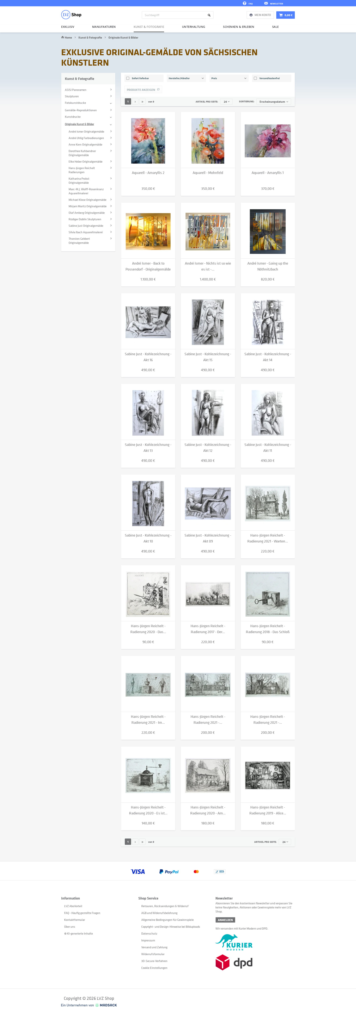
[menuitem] (178, 15)
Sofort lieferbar (140, 78)
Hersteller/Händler (179, 78)
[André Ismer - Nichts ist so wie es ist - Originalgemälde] (208, 231)
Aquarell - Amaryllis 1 (268, 172)
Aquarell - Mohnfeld (208, 172)
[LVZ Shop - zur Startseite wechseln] (71, 14)
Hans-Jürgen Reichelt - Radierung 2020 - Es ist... (148, 810)
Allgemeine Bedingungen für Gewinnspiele (167, 920)
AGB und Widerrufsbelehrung (159, 913)
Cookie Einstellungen (154, 968)
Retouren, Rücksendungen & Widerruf (165, 906)
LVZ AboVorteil (73, 906)
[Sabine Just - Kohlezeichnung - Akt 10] (148, 503)
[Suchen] (210, 15)
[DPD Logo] (254, 962)
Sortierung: (246, 101)
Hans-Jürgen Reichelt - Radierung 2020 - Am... (208, 810)
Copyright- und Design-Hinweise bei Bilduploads (170, 927)
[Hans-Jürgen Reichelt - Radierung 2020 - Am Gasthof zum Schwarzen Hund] (208, 775)
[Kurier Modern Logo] (254, 942)
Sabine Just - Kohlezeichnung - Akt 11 (267, 447)
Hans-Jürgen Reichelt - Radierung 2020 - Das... (148, 629)
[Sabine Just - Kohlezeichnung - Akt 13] (148, 412)
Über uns (69, 927)
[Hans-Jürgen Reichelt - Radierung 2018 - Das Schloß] (268, 593)
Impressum (148, 940)
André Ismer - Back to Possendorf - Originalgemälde (148, 266)
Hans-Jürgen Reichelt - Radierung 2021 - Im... (148, 719)
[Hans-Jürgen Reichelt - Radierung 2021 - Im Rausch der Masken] (148, 684)
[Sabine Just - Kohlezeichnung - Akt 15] (208, 321)
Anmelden (225, 920)
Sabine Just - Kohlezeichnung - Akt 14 (267, 357)
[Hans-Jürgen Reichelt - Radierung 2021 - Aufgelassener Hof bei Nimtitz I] (268, 684)
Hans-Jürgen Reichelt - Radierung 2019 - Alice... (267, 810)
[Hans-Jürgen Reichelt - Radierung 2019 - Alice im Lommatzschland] (268, 775)
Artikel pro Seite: (207, 101)
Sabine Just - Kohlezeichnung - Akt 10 (148, 538)
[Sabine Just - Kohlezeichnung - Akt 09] (208, 503)
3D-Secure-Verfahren (154, 961)
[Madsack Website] (89, 1005)
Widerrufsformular (152, 954)
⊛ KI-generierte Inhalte (78, 933)
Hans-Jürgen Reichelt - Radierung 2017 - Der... (208, 629)
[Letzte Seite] (142, 101)
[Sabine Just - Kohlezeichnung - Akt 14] (268, 321)
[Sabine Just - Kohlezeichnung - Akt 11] (268, 412)
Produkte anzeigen (141, 90)
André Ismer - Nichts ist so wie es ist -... (208, 266)
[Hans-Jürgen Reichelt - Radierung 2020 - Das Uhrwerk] (148, 593)
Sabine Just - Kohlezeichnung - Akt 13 (148, 447)
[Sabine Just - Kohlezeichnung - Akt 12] (208, 412)
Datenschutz (149, 933)
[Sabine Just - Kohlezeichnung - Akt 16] (148, 321)
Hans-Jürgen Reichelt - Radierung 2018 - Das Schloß (268, 629)
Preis (214, 78)
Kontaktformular (74, 920)
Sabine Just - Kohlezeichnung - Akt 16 (148, 357)
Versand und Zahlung (154, 947)
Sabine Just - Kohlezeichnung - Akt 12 (207, 447)
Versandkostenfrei (269, 78)
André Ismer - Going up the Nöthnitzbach (267, 266)
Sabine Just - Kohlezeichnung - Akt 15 (207, 357)
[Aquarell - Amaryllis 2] (148, 140)
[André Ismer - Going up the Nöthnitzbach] (268, 231)
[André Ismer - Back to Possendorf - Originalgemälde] (148, 231)
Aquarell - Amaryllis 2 (148, 172)
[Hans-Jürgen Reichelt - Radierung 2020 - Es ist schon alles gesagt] (148, 775)
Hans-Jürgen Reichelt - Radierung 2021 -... (208, 719)
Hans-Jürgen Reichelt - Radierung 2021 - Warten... (267, 538)
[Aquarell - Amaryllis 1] (268, 140)
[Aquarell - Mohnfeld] (208, 140)
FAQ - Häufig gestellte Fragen (82, 913)
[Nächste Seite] (135, 101)
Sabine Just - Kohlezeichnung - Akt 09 (207, 538)
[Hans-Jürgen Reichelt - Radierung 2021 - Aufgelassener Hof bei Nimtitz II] (208, 684)
